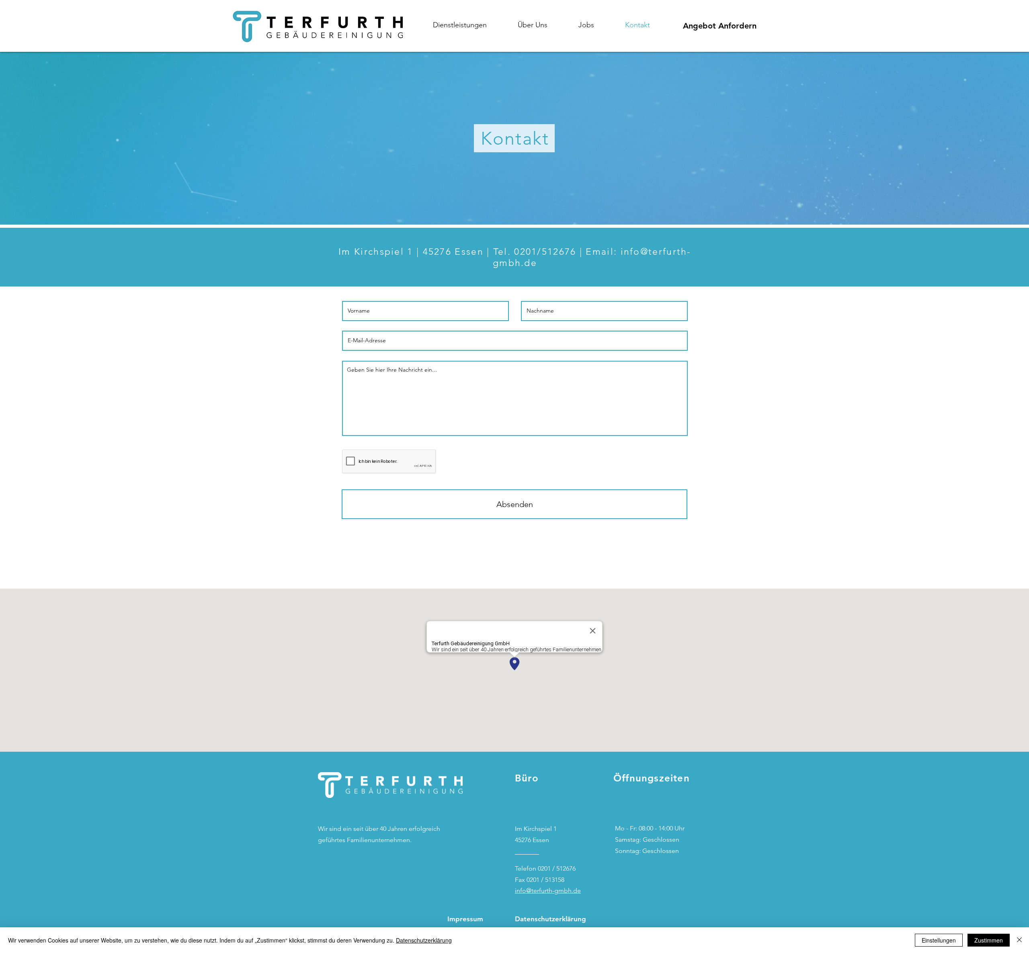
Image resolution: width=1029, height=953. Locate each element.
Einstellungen (939, 940)
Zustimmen (988, 940)
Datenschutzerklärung (424, 940)
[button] (469, 25)
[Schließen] (1019, 940)
